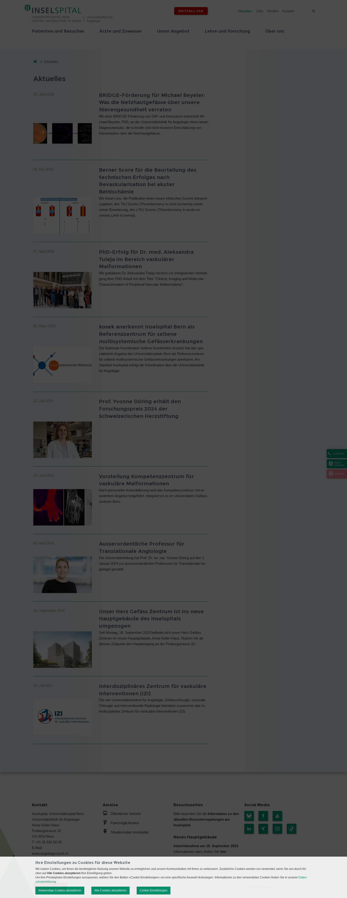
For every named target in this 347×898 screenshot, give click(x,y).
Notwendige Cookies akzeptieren (59, 890)
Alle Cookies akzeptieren (110, 890)
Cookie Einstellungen (153, 890)
